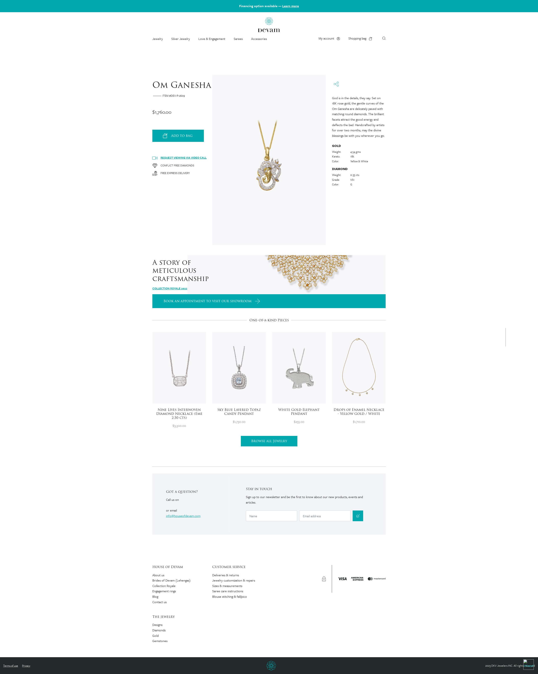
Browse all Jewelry (269, 441)
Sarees (238, 38)
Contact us (159, 602)
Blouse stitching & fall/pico (229, 596)
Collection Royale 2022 (169, 288)
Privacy (26, 665)
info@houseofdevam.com (183, 515)
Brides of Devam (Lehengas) (171, 580)
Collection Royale (163, 585)
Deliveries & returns (225, 575)
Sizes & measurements (227, 585)
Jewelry (157, 38)
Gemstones (159, 640)
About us (158, 575)
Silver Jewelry (180, 38)
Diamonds (159, 630)
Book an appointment (208, 301)
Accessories (259, 38)
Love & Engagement (211, 38)
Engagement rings (164, 591)
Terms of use (10, 665)
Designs (157, 624)
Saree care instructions (227, 591)
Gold (155, 635)
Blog (155, 596)
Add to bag (182, 135)
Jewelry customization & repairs (233, 580)
